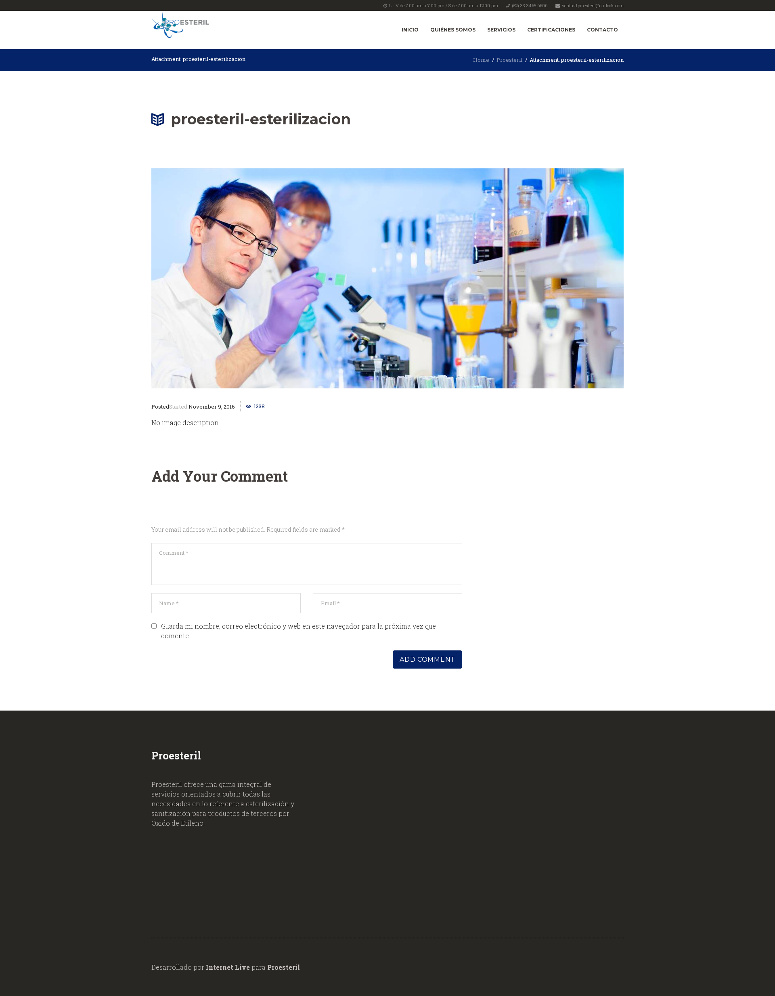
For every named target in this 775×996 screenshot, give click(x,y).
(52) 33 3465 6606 (529, 5)
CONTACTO (602, 30)
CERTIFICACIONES (551, 30)
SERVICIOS (501, 30)
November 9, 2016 (212, 406)
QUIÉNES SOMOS (452, 30)
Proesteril (509, 59)
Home (481, 59)
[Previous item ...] (269, 278)
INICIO (410, 30)
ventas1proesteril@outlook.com (593, 5)
